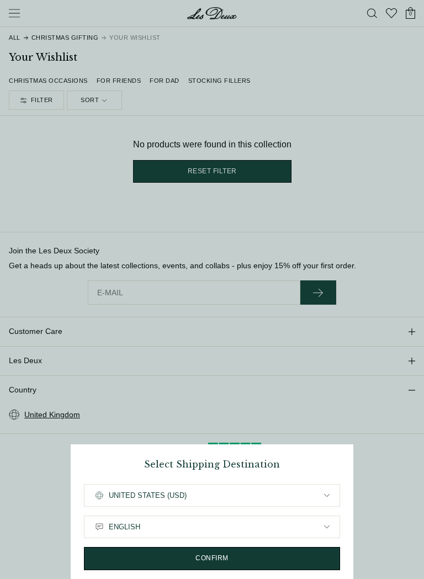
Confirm (212, 558)
